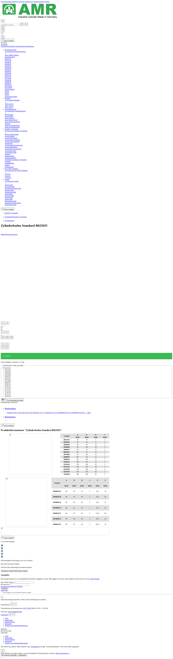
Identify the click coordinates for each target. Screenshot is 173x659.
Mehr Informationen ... (63, 653)
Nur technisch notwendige (9, 655)
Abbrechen (4, 590)
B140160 (8, 392)
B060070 (8, 376)
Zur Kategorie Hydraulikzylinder (15, 51)
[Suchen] (22, 24)
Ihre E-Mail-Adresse (8, 582)
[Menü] (3, 21)
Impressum (8, 624)
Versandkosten (35, 646)
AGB (6, 618)
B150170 (8, 394)
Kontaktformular (16, 612)
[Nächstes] (7, 323)
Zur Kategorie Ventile (12, 181)
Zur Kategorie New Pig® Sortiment (16, 170)
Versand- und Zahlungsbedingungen (16, 625)
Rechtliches (5, 615)
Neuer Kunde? (95, 579)
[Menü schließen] (5, 102)
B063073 (8, 378)
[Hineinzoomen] (12, 337)
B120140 (8, 388)
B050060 (8, 374)
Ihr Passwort (5, 584)
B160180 (8, 396)
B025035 (8, 368)
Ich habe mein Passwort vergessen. (12, 586)
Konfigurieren (22, 655)
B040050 (8, 372)
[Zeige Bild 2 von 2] (3, 326)
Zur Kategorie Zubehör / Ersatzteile (16, 131)
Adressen (22, 46)
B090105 (8, 384)
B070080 (8, 380)
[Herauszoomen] (3, 337)
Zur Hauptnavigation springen (40, 2)
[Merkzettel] (2, 34)
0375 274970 (27, 608)
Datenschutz (9, 620)
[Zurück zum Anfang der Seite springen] (3, 650)
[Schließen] (1, 335)
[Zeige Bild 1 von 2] (1, 326)
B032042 (8, 370)
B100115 (8, 386)
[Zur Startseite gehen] (30, 18)
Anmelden (4, 44)
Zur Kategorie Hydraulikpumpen (15, 111)
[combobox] (10, 25)
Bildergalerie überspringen (9, 234)
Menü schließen (9, 41)
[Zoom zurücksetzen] (7, 337)
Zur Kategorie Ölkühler (12, 100)
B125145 (8, 390)
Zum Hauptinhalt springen (9, 2)
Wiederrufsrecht (10, 622)
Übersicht (4, 46)
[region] (86, 294)
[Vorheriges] (3, 323)
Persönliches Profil (13, 46)
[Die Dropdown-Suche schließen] (26, 24)
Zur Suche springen (24, 2)
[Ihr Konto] (3, 37)
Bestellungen (30, 46)
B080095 (8, 382)
